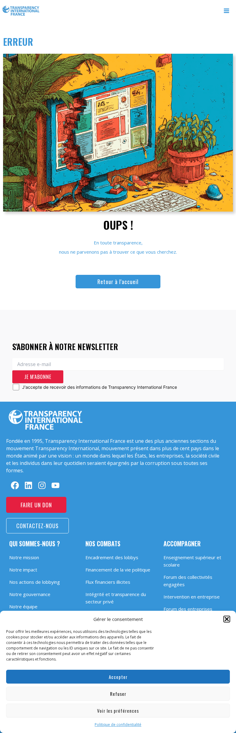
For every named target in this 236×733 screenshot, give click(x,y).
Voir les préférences (118, 710)
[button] (227, 619)
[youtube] (55, 485)
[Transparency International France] (20, 11)
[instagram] (42, 485)
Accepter (118, 676)
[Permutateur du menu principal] (227, 11)
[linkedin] (28, 485)
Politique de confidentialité (118, 724)
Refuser (118, 693)
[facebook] (15, 485)
